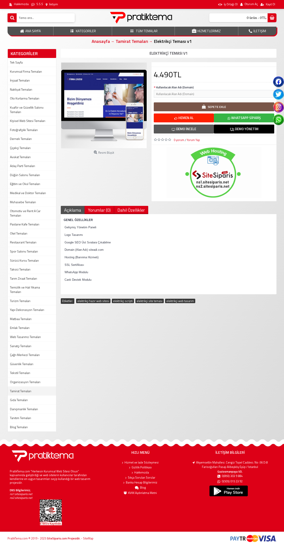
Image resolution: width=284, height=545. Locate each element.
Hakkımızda (141, 472)
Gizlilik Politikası (142, 467)
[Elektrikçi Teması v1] (104, 105)
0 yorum (179, 140)
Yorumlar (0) (99, 210)
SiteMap (88, 538)
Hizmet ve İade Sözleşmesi (141, 462)
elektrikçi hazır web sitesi (93, 301)
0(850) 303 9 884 (232, 476)
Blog (143, 487)
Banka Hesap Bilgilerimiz (141, 482)
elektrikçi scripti (123, 301)
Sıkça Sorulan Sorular (141, 477)
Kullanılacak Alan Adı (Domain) (175, 87)
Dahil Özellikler (131, 210)
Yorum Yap (193, 140)
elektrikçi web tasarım (180, 301)
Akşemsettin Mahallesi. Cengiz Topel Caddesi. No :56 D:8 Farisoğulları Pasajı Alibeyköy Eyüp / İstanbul (232, 464)
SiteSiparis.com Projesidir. (63, 538)
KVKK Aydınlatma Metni (142, 493)
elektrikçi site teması (149, 301)
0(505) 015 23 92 (232, 481)
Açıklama (72, 210)
